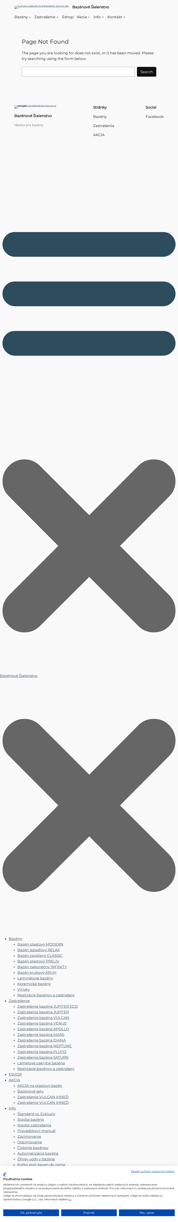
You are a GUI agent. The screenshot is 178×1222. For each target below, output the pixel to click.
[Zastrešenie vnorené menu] (57, 17)
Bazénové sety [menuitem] (30, 1091)
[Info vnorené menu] (103, 17)
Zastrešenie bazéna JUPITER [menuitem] (43, 1012)
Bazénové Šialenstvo (90, 7)
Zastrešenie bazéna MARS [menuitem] (40, 1034)
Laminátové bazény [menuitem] (35, 978)
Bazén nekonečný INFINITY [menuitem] (42, 967)
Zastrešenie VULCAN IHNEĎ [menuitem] (43, 1097)
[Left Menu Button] (89, 929)
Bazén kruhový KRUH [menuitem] (36, 972)
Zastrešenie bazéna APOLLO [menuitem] (43, 1029)
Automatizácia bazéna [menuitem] (37, 1153)
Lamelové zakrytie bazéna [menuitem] (41, 1063)
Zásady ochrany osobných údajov (153, 1171)
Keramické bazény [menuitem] (34, 984)
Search (146, 72)
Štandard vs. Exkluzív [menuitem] (36, 1114)
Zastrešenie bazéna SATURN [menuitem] (43, 1057)
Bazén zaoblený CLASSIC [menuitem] (40, 955)
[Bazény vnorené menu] (30, 17)
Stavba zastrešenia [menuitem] (34, 1125)
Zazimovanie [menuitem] (29, 1136)
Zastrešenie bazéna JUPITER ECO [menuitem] (47, 1006)
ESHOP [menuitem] (15, 1074)
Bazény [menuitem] (15, 938)
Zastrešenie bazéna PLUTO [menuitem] (41, 1052)
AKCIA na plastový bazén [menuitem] (39, 1085)
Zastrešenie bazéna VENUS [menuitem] (41, 1023)
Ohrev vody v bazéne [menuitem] (36, 1159)
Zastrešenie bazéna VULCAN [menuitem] (43, 1018)
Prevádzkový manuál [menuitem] (36, 1131)
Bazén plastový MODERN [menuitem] (40, 944)
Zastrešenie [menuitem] (19, 1001)
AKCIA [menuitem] (14, 1080)
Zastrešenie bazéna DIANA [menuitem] (41, 1040)
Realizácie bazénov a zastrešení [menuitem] (45, 995)
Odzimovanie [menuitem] (29, 1142)
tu (69, 1199)
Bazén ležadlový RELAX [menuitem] (38, 950)
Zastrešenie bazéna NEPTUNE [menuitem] (44, 1046)
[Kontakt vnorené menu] (124, 17)
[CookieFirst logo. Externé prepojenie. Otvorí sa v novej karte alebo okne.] (5, 1175)
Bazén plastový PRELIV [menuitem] (38, 961)
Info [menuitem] (12, 1108)
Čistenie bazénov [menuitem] (32, 1148)
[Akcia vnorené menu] (89, 17)
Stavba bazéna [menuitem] (30, 1119)
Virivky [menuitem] (23, 989)
